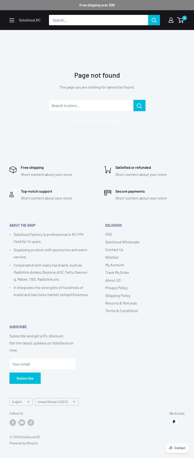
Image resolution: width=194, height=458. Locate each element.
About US (113, 280)
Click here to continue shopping (97, 120)
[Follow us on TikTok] (30, 422)
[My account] (171, 20)
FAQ (108, 234)
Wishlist (112, 257)
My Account (114, 265)
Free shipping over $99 (97, 5)
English (17, 402)
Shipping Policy (117, 295)
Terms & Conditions (121, 310)
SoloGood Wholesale (122, 242)
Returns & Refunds (121, 303)
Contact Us (114, 249)
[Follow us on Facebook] (12, 422)
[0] (181, 20)
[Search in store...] (139, 105)
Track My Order (117, 272)
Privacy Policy (116, 287)
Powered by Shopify (23, 443)
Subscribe (25, 378)
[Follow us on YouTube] (21, 422)
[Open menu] (11, 20)
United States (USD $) (53, 402)
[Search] (154, 20)
